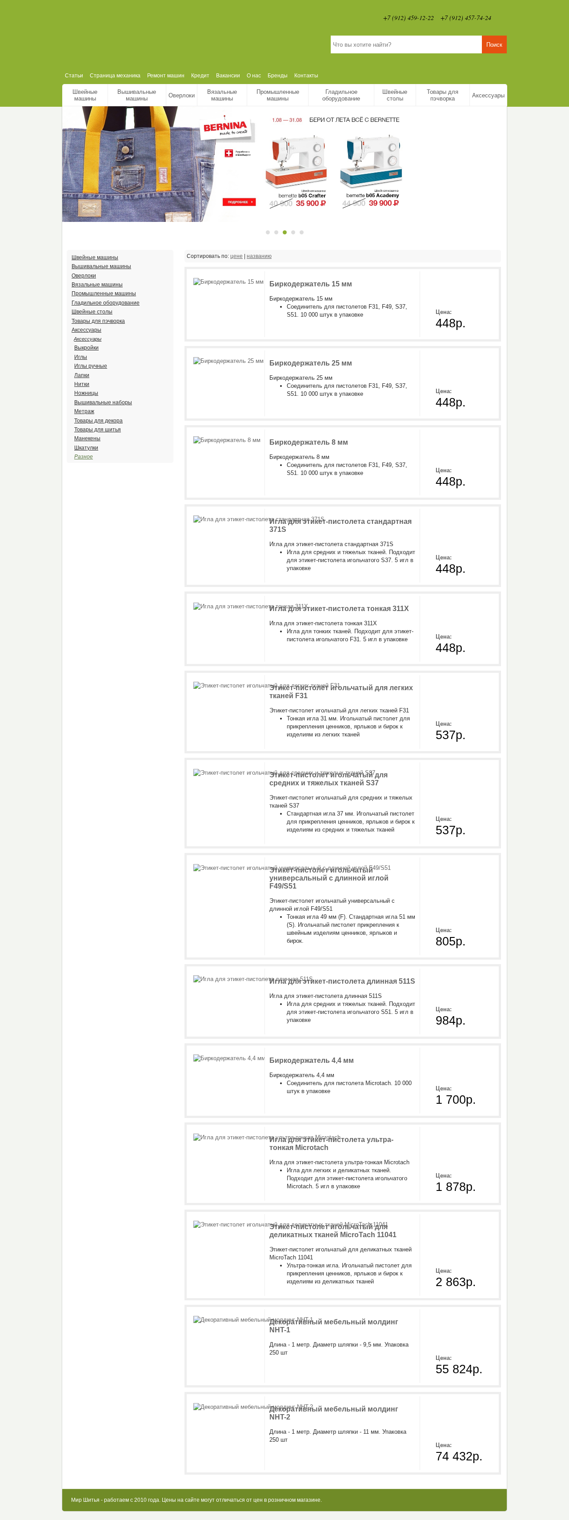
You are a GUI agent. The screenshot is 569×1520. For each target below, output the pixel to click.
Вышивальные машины (136, 95)
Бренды (278, 75)
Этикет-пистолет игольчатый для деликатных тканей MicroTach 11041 (333, 1231)
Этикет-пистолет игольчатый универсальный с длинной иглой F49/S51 (329, 878)
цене (236, 256)
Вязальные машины (222, 95)
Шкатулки (86, 448)
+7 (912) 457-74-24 (466, 17)
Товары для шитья (97, 429)
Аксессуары (488, 95)
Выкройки (86, 348)
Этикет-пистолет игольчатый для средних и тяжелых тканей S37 (328, 779)
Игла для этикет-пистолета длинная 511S (342, 981)
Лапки (81, 375)
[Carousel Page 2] (276, 232)
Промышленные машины (277, 95)
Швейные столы (394, 95)
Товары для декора (98, 421)
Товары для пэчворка (442, 95)
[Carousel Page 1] (268, 232)
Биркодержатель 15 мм (310, 284)
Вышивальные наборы (103, 402)
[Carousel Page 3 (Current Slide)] (285, 232)
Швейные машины (84, 95)
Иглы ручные (90, 366)
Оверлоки (181, 95)
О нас (254, 75)
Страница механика (115, 75)
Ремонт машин (165, 75)
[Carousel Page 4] (293, 232)
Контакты (306, 75)
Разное (83, 457)
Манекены (87, 438)
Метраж (84, 411)
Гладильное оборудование (341, 95)
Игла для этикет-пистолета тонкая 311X (339, 608)
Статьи (74, 75)
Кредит (200, 75)
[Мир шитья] (157, 33)
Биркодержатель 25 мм (310, 363)
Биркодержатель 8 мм (308, 442)
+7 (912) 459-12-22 (408, 17)
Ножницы (86, 393)
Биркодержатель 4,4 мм (311, 1060)
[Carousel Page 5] (302, 232)
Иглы (80, 357)
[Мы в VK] (502, 17)
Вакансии (228, 75)
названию (259, 256)
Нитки (81, 384)
